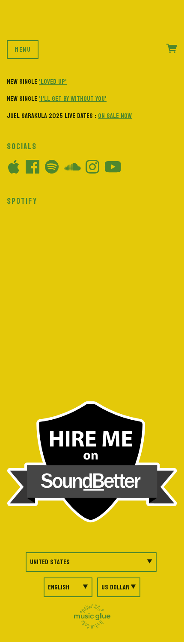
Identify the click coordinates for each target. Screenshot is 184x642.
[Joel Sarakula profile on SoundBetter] (92, 461)
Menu (23, 49)
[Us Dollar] (118, 587)
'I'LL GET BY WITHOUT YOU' (73, 98)
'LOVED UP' (53, 81)
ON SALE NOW (115, 115)
